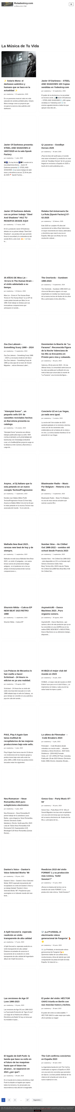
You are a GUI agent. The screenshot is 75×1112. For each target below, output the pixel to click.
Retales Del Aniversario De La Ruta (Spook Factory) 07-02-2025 (55, 214)
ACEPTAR (37, 1110)
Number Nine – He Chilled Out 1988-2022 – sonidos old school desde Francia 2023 (55, 547)
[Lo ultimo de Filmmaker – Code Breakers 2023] (56, 718)
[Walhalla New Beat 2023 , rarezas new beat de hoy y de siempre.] (18, 528)
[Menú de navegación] (71, 4)
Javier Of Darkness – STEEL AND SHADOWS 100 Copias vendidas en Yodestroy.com (55, 84)
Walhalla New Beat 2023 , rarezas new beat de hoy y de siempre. (18, 547)
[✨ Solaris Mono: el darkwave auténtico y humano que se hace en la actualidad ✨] (18, 64)
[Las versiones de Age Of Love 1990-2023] (18, 982)
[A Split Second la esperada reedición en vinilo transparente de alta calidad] (18, 915)
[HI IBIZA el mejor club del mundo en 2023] (56, 654)
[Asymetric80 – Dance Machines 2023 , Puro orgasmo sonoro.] (56, 591)
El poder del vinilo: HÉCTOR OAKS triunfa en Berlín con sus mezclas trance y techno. (56, 1001)
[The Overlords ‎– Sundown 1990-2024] (56, 261)
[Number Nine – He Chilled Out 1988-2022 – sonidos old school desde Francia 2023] (56, 528)
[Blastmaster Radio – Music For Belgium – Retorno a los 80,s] (56, 467)
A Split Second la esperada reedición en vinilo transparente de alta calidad (18, 935)
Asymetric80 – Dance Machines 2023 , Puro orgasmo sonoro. (52, 610)
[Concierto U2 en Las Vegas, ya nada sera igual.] (56, 395)
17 (27, 1100)
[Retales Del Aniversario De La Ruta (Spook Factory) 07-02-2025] (56, 195)
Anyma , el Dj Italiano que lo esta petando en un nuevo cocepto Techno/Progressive (18, 486)
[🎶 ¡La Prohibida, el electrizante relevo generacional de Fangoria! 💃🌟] (56, 915)
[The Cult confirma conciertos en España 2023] (56, 1039)
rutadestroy (9, 94)
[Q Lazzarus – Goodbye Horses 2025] (56, 128)
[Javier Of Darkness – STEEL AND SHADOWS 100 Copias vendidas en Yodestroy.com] (56, 64)
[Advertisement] (37, 29)
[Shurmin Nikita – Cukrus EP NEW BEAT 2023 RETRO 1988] (18, 591)
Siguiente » (37, 1100)
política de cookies (46, 1108)
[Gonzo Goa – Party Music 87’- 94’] (56, 782)
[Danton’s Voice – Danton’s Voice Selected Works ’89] (18, 853)
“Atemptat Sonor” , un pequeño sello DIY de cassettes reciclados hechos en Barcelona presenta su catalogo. (18, 417)
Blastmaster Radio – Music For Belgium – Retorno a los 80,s (55, 486)
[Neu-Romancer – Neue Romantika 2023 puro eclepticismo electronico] (18, 782)
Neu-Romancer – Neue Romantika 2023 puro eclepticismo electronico (16, 801)
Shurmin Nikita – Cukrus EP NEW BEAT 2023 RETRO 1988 (18, 610)
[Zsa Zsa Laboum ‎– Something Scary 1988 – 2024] (18, 328)
